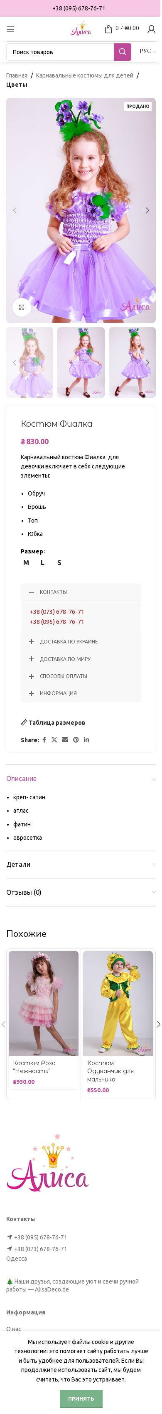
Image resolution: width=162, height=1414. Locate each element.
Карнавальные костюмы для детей (84, 75)
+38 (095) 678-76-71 (56, 621)
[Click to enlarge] (21, 307)
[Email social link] (65, 740)
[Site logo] (81, 28)
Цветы (16, 84)
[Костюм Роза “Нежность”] (44, 1003)
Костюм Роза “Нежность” (34, 1067)
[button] (14, 210)
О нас (13, 1329)
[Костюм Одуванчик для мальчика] (118, 1003)
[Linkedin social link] (86, 740)
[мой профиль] (151, 29)
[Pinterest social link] (76, 740)
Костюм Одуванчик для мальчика (110, 1071)
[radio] (26, 562)
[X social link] (54, 740)
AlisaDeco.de (52, 1289)
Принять (81, 1398)
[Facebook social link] (44, 740)
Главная (16, 75)
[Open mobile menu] (10, 29)
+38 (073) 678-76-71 (56, 611)
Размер (32, 551)
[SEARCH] (122, 52)
